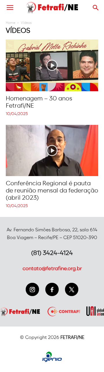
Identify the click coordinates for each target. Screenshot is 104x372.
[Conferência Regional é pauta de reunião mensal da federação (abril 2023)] (52, 150)
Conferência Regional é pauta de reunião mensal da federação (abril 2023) (52, 190)
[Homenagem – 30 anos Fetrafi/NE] (52, 65)
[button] (96, 8)
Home (10, 22)
